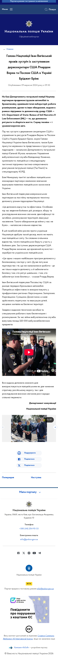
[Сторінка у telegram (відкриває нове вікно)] (39, 553)
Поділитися (29, 459)
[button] (29, 492)
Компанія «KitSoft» (21, 648)
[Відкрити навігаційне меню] (11, 9)
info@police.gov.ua (29, 539)
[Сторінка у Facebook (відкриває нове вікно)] (18, 553)
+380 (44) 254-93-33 (29, 529)
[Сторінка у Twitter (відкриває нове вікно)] (23, 553)
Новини (10, 49)
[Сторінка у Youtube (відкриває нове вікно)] (34, 553)
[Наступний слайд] (55, 427)
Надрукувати (30, 453)
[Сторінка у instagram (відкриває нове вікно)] (29, 553)
